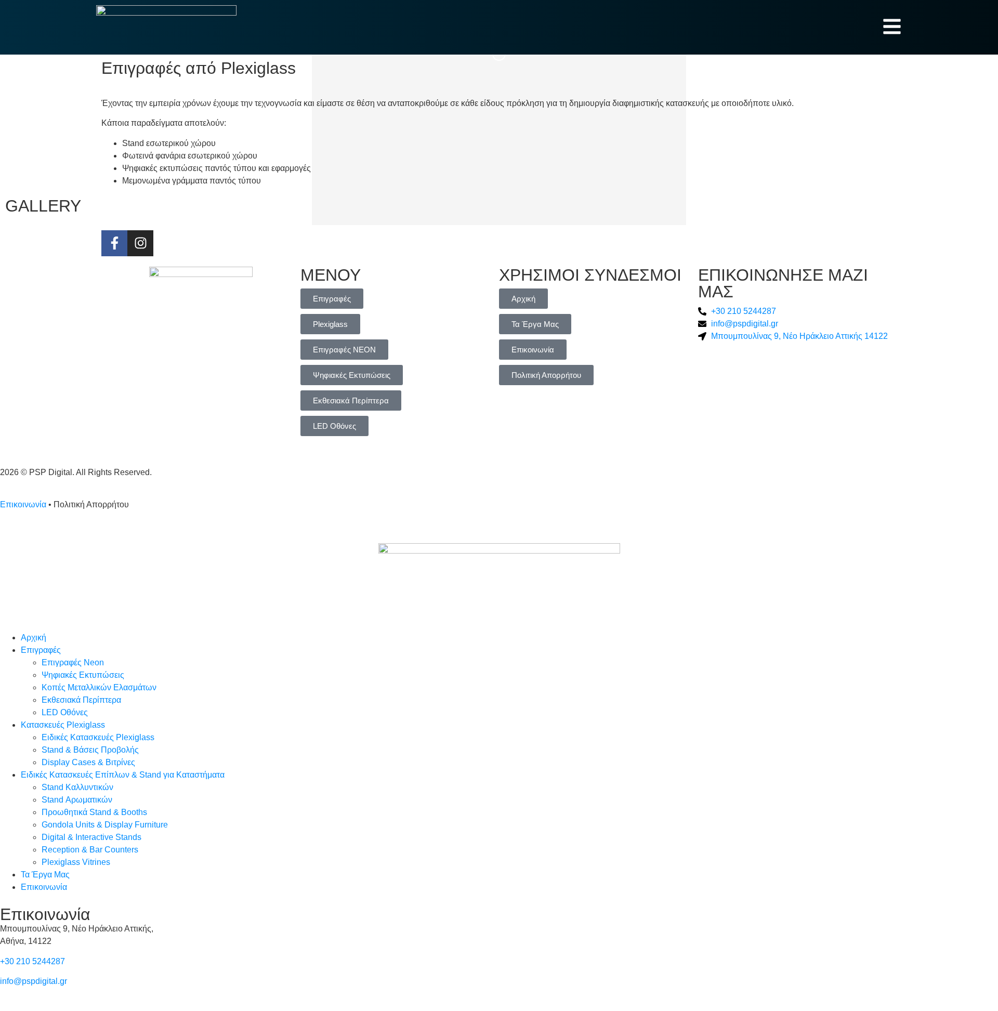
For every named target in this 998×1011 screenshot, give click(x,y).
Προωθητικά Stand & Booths (94, 812)
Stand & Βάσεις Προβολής (90, 749)
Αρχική (33, 637)
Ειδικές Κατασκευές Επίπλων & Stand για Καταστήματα (123, 774)
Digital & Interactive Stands (91, 837)
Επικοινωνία (23, 504)
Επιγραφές (41, 650)
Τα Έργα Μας (45, 874)
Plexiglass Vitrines (76, 862)
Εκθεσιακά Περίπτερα (81, 699)
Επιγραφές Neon (73, 662)
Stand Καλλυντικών (77, 787)
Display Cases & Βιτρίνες (88, 762)
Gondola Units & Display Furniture (105, 824)
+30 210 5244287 (32, 961)
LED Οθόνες (65, 712)
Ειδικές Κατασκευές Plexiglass (98, 737)
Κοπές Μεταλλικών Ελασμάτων (99, 687)
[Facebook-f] (114, 243)
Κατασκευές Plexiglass (63, 724)
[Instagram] (140, 243)
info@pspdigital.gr (33, 981)
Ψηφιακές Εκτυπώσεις (83, 675)
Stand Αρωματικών (77, 799)
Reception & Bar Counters (90, 849)
